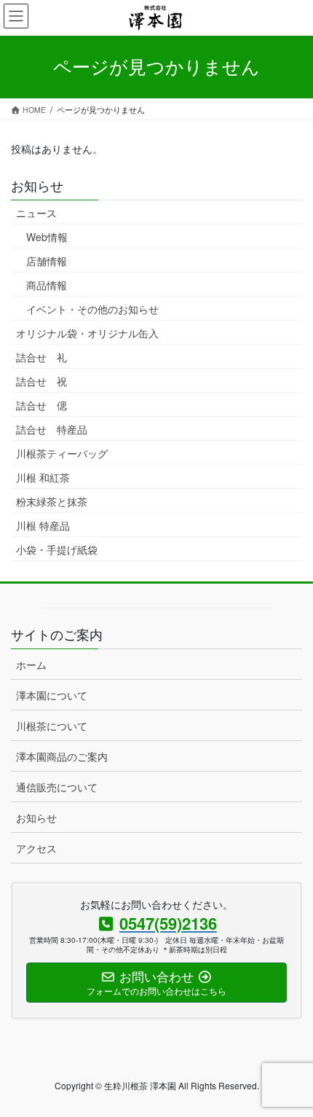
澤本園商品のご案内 (62, 756)
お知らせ (36, 817)
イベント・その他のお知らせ (92, 309)
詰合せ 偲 (41, 405)
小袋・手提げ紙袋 (57, 549)
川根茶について (51, 725)
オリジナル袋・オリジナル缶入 (87, 333)
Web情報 (47, 237)
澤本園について (51, 695)
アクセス (36, 848)
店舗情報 (46, 261)
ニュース (36, 212)
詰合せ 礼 (41, 357)
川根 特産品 (43, 525)
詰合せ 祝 (41, 381)
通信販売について (57, 787)
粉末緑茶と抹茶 (51, 501)
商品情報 (46, 285)
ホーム (31, 664)
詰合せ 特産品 (51, 429)
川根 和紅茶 (43, 477)
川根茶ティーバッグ (62, 453)
